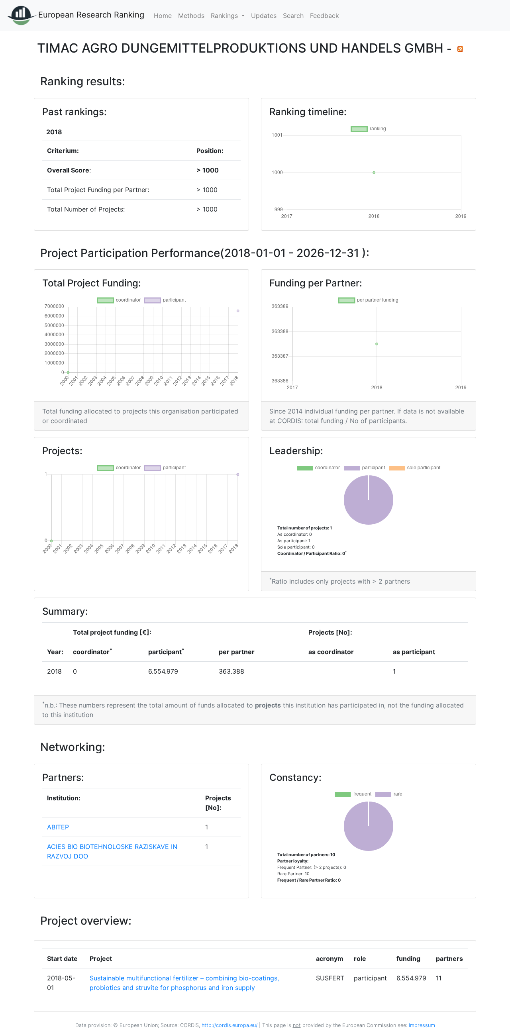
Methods (191, 16)
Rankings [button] (225, 16)
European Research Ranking (91, 15)
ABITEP (58, 827)
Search (293, 16)
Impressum (421, 1025)
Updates (264, 16)
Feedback (324, 16)
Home (163, 16)
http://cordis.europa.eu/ (229, 1025)
